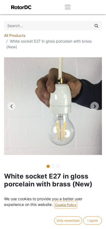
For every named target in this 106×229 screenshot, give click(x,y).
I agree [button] (93, 220)
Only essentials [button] (68, 220)
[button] (11, 106)
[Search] (96, 25)
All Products (14, 35)
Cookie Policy (65, 205)
